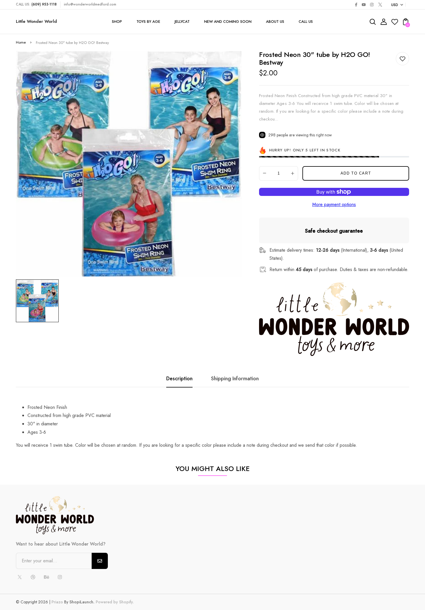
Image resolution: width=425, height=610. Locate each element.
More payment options (334, 204)
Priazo (57, 602)
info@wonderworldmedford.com (90, 4)
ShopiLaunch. (82, 602)
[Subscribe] (100, 561)
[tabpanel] (39, 300)
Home (21, 42)
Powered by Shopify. (114, 602)
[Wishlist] (394, 23)
